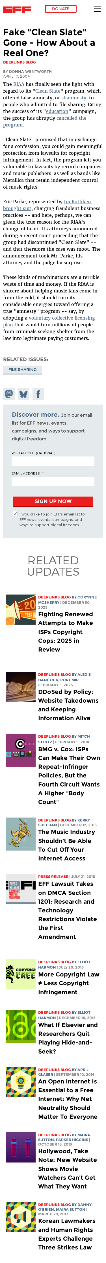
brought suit (17, 208)
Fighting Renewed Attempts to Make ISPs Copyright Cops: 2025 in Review (65, 632)
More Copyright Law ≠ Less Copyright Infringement (68, 983)
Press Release (53, 877)
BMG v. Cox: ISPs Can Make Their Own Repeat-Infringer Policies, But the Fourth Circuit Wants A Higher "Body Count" (69, 775)
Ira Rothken (77, 201)
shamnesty (73, 97)
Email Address (26, 473)
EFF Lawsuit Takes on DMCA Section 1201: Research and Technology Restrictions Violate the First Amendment (67, 910)
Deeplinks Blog (54, 597)
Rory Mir (69, 680)
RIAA (18, 84)
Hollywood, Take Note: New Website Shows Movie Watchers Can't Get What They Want (67, 1169)
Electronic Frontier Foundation (18, 9)
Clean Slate (47, 91)
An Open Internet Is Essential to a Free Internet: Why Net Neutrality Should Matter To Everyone (68, 1099)
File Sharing (22, 369)
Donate (60, 8)
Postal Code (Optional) (33, 453)
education (57, 111)
